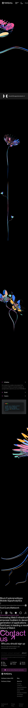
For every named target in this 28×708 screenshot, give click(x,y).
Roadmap (19, 683)
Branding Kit (19, 696)
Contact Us (19, 685)
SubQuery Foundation (22, 692)
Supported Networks (22, 687)
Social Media (20, 694)
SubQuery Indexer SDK (7, 678)
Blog (18, 678)
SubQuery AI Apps (6, 681)
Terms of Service (21, 705)
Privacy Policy (13, 705)
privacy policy (4, 658)
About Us (19, 681)
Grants (18, 691)
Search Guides (20, 689)
